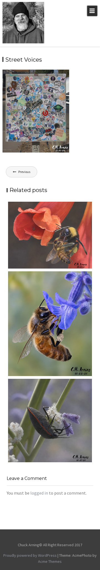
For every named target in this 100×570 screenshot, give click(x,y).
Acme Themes (50, 561)
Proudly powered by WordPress (30, 555)
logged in (39, 493)
